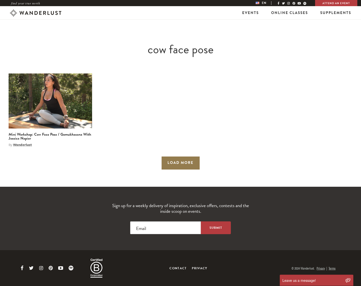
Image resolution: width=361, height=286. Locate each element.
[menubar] (266, 3)
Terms (332, 268)
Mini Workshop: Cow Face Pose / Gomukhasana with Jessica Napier (50, 136)
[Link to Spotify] (71, 268)
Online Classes (289, 12)
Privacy (200, 268)
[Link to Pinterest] (51, 268)
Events (250, 12)
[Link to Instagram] (41, 268)
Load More (180, 162)
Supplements (335, 12)
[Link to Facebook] (22, 268)
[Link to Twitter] (31, 268)
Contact (178, 268)
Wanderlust (22, 145)
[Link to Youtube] (60, 268)
